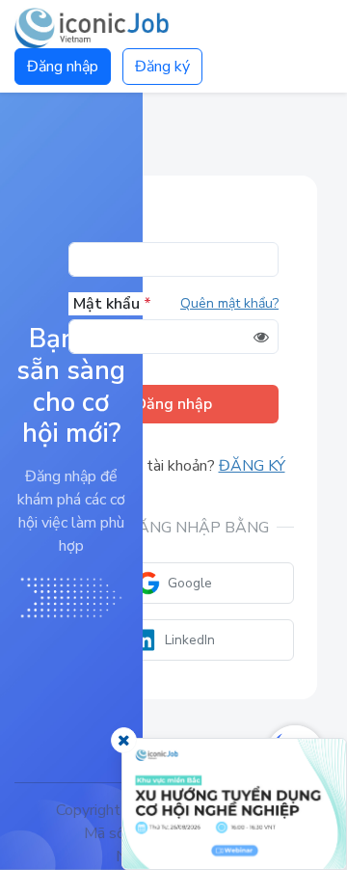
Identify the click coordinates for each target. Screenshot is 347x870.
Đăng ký (162, 66)
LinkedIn (190, 640)
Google (190, 583)
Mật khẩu (112, 303)
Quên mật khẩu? (229, 303)
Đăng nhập (62, 66)
